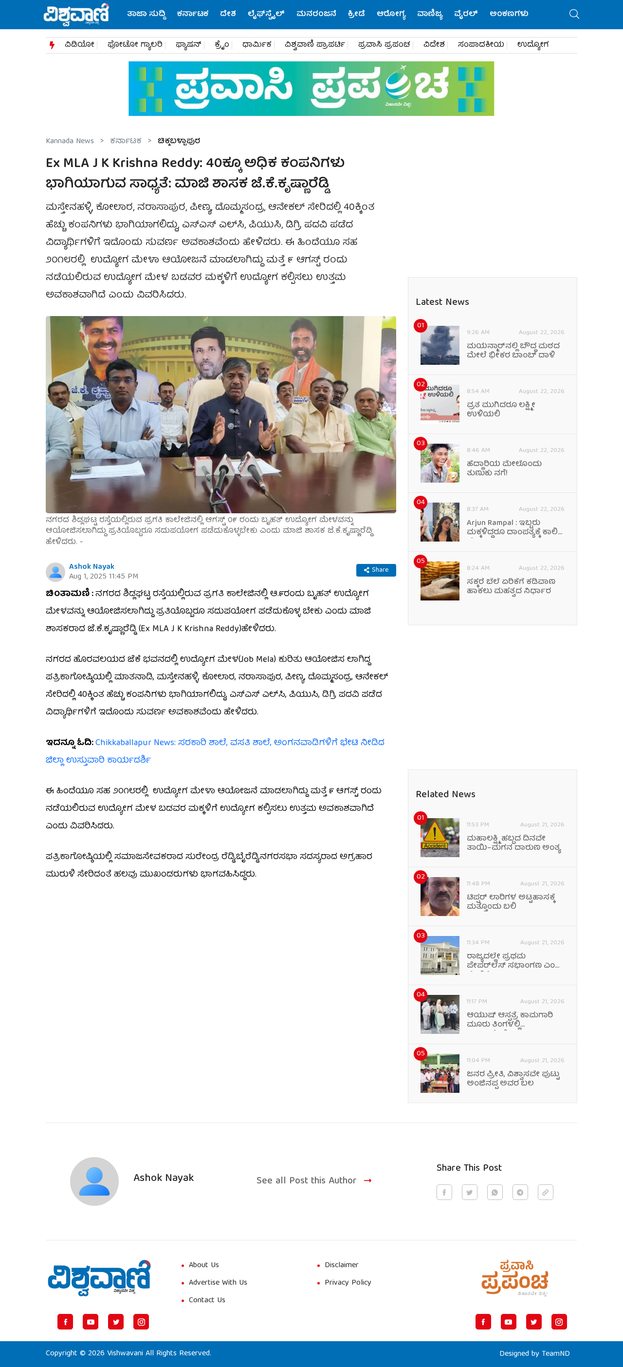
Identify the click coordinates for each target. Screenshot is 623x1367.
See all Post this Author (307, 1182)
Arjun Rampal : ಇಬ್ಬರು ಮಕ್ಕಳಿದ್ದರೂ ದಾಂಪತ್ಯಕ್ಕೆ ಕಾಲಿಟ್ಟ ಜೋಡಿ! (516, 528)
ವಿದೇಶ (434, 45)
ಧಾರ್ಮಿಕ (257, 45)
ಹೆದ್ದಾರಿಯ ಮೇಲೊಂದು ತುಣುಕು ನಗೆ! (504, 469)
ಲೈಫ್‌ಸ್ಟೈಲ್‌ (266, 14)
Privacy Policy (348, 1283)
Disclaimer (342, 1266)
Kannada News (70, 142)
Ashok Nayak (91, 567)
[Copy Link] (545, 1192)
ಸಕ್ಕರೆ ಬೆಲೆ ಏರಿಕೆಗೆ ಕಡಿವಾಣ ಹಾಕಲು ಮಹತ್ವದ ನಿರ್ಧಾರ (511, 587)
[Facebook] (65, 1321)
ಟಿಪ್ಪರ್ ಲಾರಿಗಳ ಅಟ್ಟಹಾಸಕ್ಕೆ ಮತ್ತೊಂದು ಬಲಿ (511, 903)
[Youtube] (90, 1321)
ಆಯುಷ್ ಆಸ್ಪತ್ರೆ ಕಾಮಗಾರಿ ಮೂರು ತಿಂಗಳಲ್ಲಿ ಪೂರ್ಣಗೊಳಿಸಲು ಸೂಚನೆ (510, 1020)
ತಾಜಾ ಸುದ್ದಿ (146, 14)
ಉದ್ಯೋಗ (533, 45)
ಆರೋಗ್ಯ (391, 14)
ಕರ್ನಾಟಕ (192, 14)
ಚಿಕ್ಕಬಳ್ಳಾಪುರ (179, 142)
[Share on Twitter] (469, 1192)
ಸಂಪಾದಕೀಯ (481, 45)
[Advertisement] (221, 965)
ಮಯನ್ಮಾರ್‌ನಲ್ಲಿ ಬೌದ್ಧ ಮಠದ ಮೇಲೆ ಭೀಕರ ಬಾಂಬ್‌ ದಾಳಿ (513, 351)
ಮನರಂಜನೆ (316, 14)
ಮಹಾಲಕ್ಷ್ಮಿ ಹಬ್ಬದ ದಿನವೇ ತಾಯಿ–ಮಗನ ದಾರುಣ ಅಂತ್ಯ (514, 844)
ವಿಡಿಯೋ (79, 45)
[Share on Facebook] (444, 1192)
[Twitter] (116, 1321)
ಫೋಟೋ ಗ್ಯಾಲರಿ (135, 45)
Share (380, 570)
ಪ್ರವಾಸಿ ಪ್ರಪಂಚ (384, 45)
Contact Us (207, 1301)
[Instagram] (141, 1321)
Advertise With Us (218, 1283)
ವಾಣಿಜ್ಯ (429, 14)
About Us (204, 1266)
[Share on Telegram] (520, 1192)
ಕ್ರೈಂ (222, 45)
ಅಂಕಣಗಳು (509, 14)
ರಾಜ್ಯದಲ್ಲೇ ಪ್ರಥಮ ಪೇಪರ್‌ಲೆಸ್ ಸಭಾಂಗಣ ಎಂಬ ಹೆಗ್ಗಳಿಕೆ (514, 962)
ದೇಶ (228, 14)
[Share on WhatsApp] (495, 1192)
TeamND (556, 1354)
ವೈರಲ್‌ (466, 14)
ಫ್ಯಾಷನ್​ (189, 45)
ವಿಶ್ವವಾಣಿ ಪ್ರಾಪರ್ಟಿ (315, 45)
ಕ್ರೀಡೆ (356, 14)
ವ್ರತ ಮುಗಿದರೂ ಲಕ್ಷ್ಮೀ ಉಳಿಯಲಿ (501, 410)
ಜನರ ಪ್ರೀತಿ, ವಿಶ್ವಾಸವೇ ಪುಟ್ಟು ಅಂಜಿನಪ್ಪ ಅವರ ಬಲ (513, 1079)
